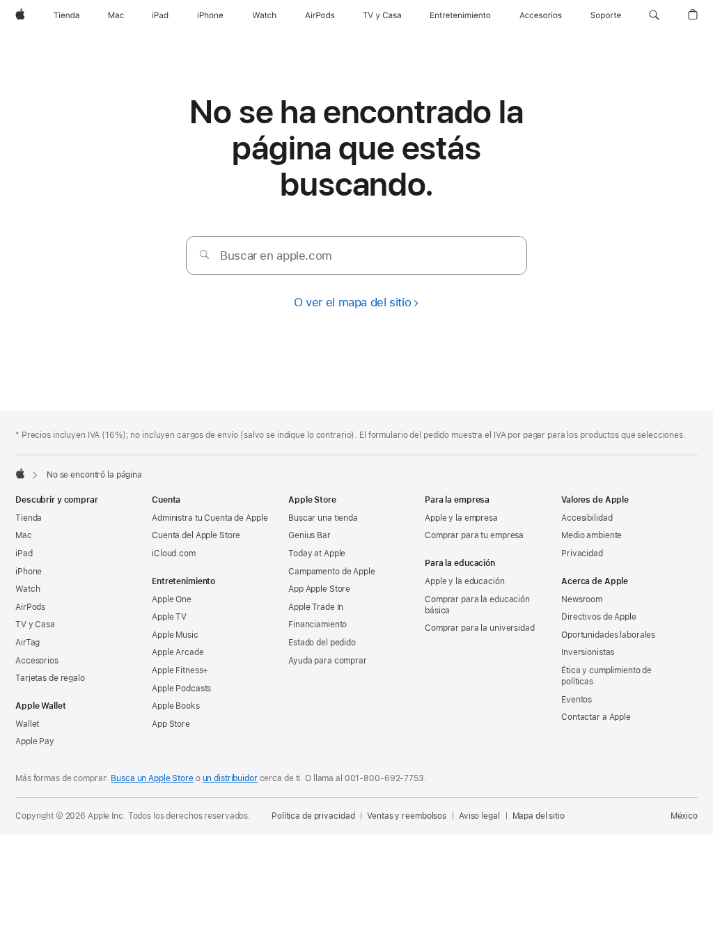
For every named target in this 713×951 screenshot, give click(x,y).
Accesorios (36, 661)
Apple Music (175, 635)
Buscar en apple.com (276, 255)
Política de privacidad (313, 816)
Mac (23, 535)
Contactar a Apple (596, 717)
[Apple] (20, 473)
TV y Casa (35, 624)
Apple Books (176, 706)
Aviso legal (479, 816)
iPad (24, 553)
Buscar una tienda (323, 518)
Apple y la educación (465, 581)
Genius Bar (309, 535)
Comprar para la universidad (480, 628)
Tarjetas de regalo (50, 678)
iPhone (28, 571)
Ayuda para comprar (327, 661)
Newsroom (581, 599)
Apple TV (169, 617)
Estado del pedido (322, 642)
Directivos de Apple (598, 617)
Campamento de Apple (331, 571)
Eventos (576, 700)
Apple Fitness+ (180, 670)
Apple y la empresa (461, 518)
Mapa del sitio (538, 816)
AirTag (27, 642)
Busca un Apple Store (152, 778)
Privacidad (582, 553)
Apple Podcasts (181, 688)
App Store (171, 724)
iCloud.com (174, 553)
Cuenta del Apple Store (196, 535)
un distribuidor (230, 778)
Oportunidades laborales (608, 635)
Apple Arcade (178, 652)
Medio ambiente (591, 535)
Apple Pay (34, 741)
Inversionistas (587, 652)
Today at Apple (316, 553)
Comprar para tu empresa (474, 535)
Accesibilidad (586, 518)
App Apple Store (319, 589)
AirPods (30, 607)
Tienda (28, 518)
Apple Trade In (315, 607)
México (684, 816)
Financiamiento (317, 624)
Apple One (171, 599)
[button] (654, 15)
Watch (27, 589)
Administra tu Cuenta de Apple (210, 518)
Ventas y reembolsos (406, 816)
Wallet (27, 724)
